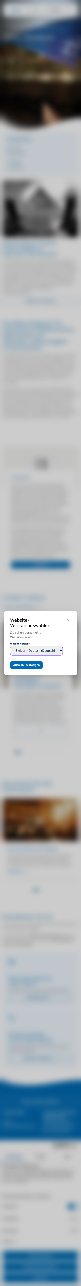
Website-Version (20, 643)
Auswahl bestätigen (26, 665)
